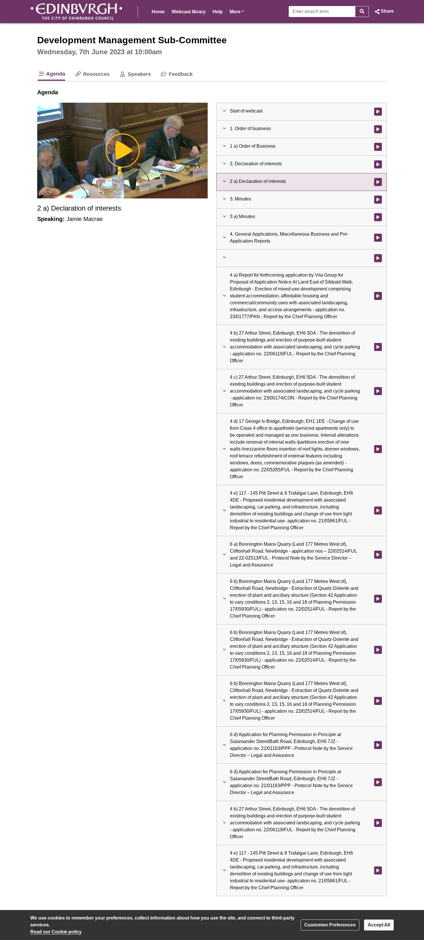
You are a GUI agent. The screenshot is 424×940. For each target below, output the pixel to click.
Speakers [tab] (138, 74)
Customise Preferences (330, 924)
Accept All (379, 924)
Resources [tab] (96, 74)
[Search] (362, 11)
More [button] (237, 11)
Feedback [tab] (180, 74)
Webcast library (189, 11)
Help (218, 11)
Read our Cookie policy (56, 931)
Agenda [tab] (55, 74)
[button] (384, 11)
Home (158, 11)
